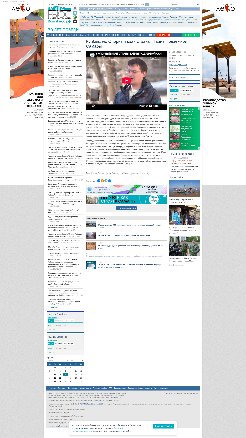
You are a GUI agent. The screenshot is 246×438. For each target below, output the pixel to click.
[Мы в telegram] (75, 13)
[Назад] (199, 108)
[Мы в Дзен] (75, 21)
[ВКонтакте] (98, 180)
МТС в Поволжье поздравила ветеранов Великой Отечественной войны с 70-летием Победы (64, 227)
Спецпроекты (163, 35)
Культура (132, 35)
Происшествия (111, 35)
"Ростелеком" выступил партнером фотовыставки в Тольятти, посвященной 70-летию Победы (65, 164)
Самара (92, 9)
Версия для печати (179, 65)
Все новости (53, 307)
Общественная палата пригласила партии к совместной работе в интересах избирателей (124, 256)
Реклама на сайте (137, 4)
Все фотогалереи (176, 265)
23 (65, 378)
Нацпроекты (173, 9)
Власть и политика (60, 35)
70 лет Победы (98, 173)
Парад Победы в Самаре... (182, 161)
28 (55, 381)
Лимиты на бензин (135, 13)
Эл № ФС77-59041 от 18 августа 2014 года (90, 404)
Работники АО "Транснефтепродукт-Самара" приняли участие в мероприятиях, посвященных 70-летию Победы (129, 17)
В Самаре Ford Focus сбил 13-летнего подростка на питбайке (124, 235)
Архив (109, 4)
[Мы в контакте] (75, 8)
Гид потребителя (191, 35)
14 (55, 374)
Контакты (52, 388)
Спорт (123, 35)
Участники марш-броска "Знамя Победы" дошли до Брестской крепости (155, 22)
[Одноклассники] (102, 180)
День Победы (112, 173)
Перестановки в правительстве (101, 13)
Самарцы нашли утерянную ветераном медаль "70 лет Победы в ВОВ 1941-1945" (64, 275)
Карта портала (120, 388)
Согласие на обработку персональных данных (65, 426)
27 (49, 381)
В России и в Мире (146, 35)
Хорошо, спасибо (163, 426)
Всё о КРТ (148, 13)
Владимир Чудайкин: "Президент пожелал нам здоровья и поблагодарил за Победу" (64, 301)
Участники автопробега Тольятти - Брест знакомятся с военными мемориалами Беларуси (65, 149)
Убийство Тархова (161, 13)
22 (60, 378)
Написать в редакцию (89, 4)
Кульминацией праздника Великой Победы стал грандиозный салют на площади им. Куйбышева (63, 292)
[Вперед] (199, 148)
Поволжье (83, 9)
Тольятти (100, 9)
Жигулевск (134, 9)
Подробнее (118, 397)
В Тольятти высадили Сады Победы (63, 253)
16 (65, 374)
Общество (98, 35)
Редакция (61, 388)
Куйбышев (125, 173)
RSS (102, 4)
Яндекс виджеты (120, 4)
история (145, 173)
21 (55, 378)
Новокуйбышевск (121, 9)
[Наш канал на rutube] (75, 17)
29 (60, 381)
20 (49, 378)
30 (65, 381)
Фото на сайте (176, 177)
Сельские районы (160, 9)
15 (60, 374)
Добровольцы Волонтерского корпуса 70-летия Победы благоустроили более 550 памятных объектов (65, 114)
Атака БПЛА (121, 13)
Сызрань (109, 9)
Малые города (145, 9)
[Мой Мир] (109, 180)
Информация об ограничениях (79, 388)
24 (70, 378)
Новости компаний (161, 388)
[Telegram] (105, 180)
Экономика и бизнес (81, 35)
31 (55, 368)
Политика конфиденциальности (140, 388)
